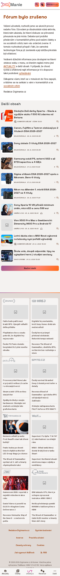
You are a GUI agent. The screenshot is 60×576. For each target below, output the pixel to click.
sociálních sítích (11, 86)
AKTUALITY (9, 66)
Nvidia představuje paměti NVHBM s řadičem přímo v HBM (43, 507)
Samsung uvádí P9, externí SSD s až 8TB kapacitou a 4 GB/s (34, 160)
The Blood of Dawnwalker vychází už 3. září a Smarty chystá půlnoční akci (14, 462)
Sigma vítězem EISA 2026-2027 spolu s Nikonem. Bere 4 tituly (36, 176)
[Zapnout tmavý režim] (42, 4)
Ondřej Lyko (19, 213)
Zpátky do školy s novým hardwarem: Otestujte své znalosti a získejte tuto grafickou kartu (14, 404)
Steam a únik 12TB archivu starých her (14, 393)
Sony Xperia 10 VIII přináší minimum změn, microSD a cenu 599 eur (34, 206)
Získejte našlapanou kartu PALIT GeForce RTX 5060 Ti (44, 407)
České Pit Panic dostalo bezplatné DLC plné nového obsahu (15, 347)
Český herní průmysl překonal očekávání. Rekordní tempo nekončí (42, 336)
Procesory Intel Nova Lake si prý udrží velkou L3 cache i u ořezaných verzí (15, 383)
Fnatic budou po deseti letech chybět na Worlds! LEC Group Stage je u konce (15, 451)
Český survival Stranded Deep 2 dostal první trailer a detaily (44, 383)
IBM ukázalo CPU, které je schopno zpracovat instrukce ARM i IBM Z (43, 495)
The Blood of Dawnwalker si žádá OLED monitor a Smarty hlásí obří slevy (44, 518)
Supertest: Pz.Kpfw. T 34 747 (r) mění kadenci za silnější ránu (44, 439)
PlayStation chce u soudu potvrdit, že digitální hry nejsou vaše (14, 336)
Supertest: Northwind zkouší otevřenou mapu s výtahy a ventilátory (44, 462)
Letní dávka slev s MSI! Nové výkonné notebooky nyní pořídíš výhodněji (35, 237)
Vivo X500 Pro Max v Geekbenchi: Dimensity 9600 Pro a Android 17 (33, 222)
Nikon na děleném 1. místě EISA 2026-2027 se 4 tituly (35, 191)
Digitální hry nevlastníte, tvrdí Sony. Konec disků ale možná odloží (44, 324)
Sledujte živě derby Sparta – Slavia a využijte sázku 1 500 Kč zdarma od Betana (35, 114)
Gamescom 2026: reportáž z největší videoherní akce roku (15, 495)
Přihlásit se (52, 5)
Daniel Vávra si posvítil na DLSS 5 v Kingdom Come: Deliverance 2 (14, 507)
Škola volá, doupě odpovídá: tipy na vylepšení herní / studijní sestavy (34, 253)
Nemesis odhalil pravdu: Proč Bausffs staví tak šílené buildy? (15, 439)
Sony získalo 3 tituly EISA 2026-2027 (35, 143)
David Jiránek (19, 259)
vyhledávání (25, 73)
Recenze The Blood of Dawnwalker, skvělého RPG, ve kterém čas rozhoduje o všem (44, 348)
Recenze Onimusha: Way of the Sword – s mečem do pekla (15, 518)
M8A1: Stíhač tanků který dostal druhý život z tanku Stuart (43, 451)
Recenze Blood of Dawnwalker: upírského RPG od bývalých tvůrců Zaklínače (44, 396)
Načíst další (30, 268)
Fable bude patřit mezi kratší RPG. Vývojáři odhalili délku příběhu (15, 324)
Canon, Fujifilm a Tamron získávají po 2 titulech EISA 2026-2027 (36, 129)
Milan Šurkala (20, 136)
